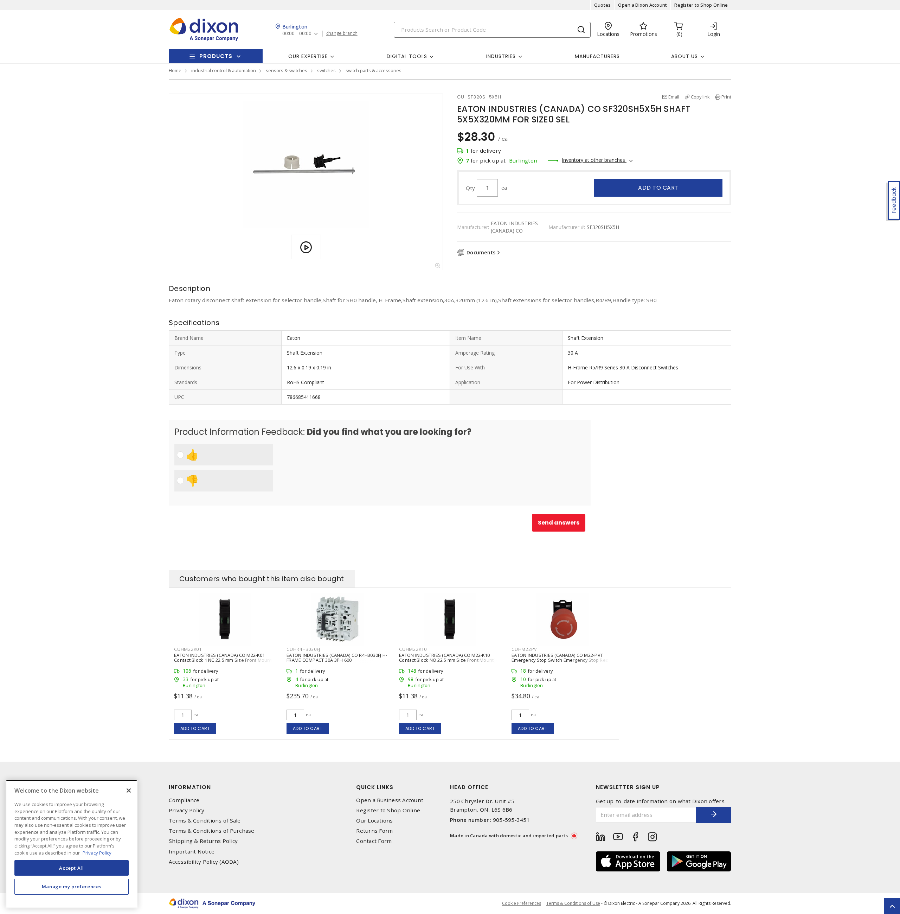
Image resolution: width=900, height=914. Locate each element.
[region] (71, 844)
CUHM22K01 (188, 649)
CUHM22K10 (413, 649)
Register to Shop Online (701, 5)
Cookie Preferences (521, 903)
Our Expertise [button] (308, 56)
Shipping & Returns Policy (203, 841)
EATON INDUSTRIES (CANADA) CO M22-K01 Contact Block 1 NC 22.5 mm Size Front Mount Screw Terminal (223, 660)
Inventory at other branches (594, 160)
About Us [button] (684, 56)
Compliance (184, 800)
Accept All (71, 867)
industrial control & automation (223, 70)
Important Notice (191, 851)
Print (726, 97)
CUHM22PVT (526, 649)
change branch (342, 33)
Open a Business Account (389, 800)
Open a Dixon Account (642, 5)
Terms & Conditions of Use (573, 903)
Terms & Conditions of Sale (205, 820)
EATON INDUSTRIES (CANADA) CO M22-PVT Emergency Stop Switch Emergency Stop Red (560, 657)
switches (326, 70)
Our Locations (374, 820)
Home (175, 70)
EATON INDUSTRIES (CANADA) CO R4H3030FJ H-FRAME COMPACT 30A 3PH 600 (337, 657)
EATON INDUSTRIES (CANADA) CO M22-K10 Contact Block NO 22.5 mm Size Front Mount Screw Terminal (446, 660)
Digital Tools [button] (407, 56)
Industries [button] (501, 56)
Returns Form (374, 830)
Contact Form (374, 841)
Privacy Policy (187, 810)
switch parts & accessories (373, 70)
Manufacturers (597, 56)
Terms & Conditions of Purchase (212, 830)
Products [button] (215, 56)
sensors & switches (286, 70)
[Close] (128, 790)
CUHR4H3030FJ (303, 649)
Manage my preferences (72, 886)
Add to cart (658, 188)
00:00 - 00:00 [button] (296, 34)
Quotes (602, 5)
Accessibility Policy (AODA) (204, 861)
